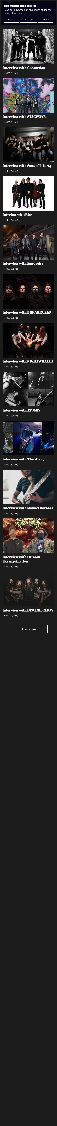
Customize (28, 19)
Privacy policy (21, 9)
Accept (11, 19)
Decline (45, 19)
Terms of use (40, 9)
